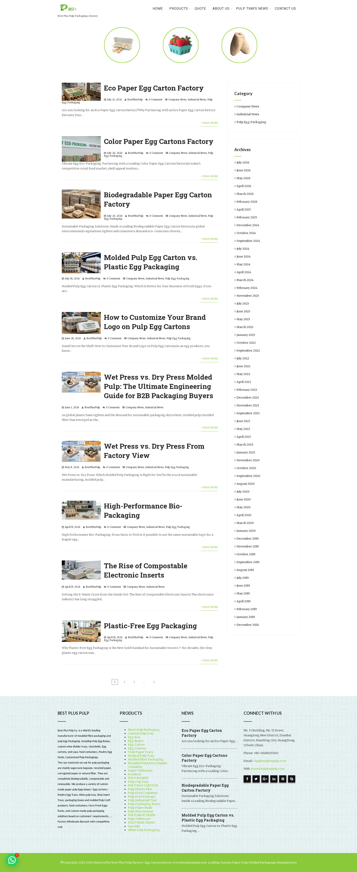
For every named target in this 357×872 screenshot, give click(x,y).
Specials (134, 826)
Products (134, 774)
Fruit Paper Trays (140, 752)
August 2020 (246, 484)
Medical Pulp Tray (141, 756)
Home (158, 9)
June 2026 (244, 170)
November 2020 (248, 460)
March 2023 (245, 327)
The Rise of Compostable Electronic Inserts (145, 570)
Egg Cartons (137, 748)
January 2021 (246, 452)
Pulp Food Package (142, 796)
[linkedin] (273, 779)
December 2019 (248, 538)
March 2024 (245, 280)
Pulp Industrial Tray (142, 800)
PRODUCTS (178, 9)
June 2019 (243, 585)
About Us (221, 9)
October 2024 (246, 233)
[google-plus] (265, 779)
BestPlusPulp (135, 99)
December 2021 (248, 397)
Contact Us (285, 9)
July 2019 (243, 578)
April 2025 (244, 209)
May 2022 (243, 374)
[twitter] (256, 779)
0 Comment (155, 99)
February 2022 (247, 390)
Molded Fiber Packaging (146, 759)
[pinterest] (282, 779)
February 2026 (247, 202)
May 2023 (243, 319)
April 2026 (244, 186)
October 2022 (246, 343)
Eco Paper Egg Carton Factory (154, 87)
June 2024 (244, 256)
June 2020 (244, 499)
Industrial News (197, 99)
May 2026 (243, 178)
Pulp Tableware (139, 819)
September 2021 (248, 413)
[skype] (291, 779)
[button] (12, 860)
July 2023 (243, 303)
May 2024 (243, 264)
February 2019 (247, 609)
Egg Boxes (135, 741)
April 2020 (244, 515)
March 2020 (245, 523)
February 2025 (247, 217)
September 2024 (248, 241)
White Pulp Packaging (144, 830)
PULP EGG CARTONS (143, 785)
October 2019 (246, 554)
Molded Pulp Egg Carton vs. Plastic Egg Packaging (151, 262)
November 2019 (248, 546)
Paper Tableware (140, 770)
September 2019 (248, 562)
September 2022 (248, 350)
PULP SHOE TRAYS (141, 815)
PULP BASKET (138, 778)
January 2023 (246, 335)
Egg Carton (136, 744)
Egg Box (134, 737)
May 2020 (243, 507)
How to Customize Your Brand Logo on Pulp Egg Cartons (155, 321)
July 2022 (243, 358)
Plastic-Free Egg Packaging (150, 625)
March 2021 (245, 444)
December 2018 (248, 625)
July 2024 (243, 249)
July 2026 (243, 162)
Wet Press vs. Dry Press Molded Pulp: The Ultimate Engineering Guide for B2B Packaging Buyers (158, 386)
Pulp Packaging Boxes (144, 804)
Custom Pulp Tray (141, 733)
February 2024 (247, 288)
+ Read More (209, 122)
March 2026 (245, 194)
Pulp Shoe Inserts (140, 811)
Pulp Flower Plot (140, 789)
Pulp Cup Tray (138, 782)
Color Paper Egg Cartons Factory (158, 141)
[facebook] (247, 779)
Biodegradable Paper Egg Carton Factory (205, 788)
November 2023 (248, 296)
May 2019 (243, 593)
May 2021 (243, 429)
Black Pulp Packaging (144, 730)
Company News (177, 99)
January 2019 (246, 617)
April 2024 (244, 272)
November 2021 (248, 405)
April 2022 (244, 382)
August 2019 (245, 570)
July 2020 (243, 491)
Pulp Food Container (143, 793)
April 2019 (244, 601)
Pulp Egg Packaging (177, 278)
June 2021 (243, 421)
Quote (200, 9)
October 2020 (246, 468)
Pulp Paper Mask (140, 808)
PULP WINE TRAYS (141, 822)
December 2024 (248, 225)
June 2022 (243, 366)
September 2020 (248, 476)
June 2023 (243, 311)
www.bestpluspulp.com (267, 769)
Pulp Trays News (252, 9)
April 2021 (244, 437)
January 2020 (246, 531)
